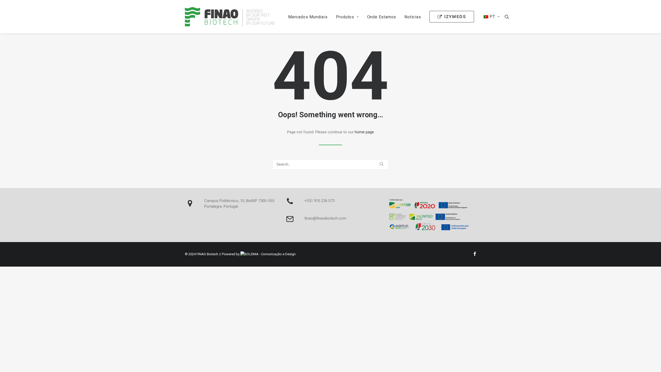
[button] (507, 16)
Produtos (345, 16)
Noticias (412, 16)
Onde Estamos (381, 16)
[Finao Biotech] (230, 16)
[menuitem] (308, 17)
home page (364, 132)
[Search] (330, 164)
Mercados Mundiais (308, 16)
